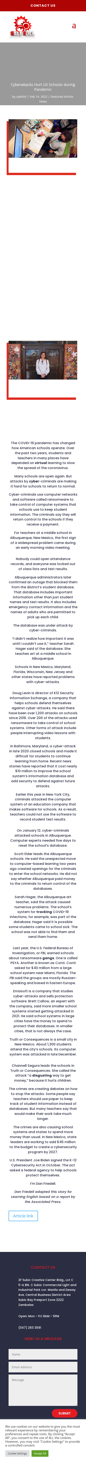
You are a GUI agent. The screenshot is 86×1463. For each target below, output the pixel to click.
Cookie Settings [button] (17, 1453)
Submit (64, 1413)
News (43, 101)
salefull (21, 97)
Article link (23, 1216)
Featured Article (62, 97)
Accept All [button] (40, 1453)
